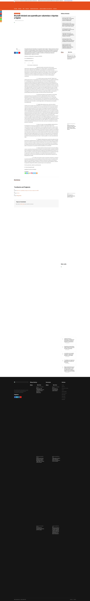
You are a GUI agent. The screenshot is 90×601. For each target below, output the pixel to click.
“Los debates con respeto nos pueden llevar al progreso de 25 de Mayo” (69, 361)
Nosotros (71, 599)
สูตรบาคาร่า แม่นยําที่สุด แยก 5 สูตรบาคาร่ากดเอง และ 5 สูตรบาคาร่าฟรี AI (27, 190)
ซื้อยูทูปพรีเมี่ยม (19, 195)
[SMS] (28, 173)
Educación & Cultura (65, 388)
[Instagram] (32, 173)
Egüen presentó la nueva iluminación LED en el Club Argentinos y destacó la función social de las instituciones (67, 46)
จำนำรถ (18, 193)
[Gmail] (30, 173)
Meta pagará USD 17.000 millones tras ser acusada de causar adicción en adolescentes (68, 19)
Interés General (17, 13)
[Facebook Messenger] (27, 173)
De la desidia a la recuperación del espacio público (55, 389)
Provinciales (64, 397)
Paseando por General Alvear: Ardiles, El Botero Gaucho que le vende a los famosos (69, 347)
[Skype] (33, 173)
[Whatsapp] (25, 173)
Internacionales (64, 391)
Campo (63, 385)
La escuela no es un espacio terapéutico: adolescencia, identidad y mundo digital (69, 354)
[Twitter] (17, 53)
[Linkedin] (1, 12)
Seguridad (63, 399)
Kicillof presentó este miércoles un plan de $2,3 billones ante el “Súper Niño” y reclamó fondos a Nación (32, 0)
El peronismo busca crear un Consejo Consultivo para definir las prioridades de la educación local (68, 40)
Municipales (63, 394)
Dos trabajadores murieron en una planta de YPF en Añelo (55, 0)
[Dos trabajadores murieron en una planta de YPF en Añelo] (64, 227)
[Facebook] (15, 53)
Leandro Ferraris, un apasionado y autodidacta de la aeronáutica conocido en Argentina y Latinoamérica (69, 340)
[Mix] (1, 17)
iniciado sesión (22, 204)
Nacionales (63, 396)
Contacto (74, 599)
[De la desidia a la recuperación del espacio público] (49, 420)
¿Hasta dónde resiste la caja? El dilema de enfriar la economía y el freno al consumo (56, 460)
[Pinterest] (19, 53)
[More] (37, 173)
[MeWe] (1, 16)
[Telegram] (35, 173)
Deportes (63, 386)
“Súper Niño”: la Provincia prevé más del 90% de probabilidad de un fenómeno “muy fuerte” (68, 35)
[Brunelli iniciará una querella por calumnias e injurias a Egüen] (36, 34)
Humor (63, 389)
